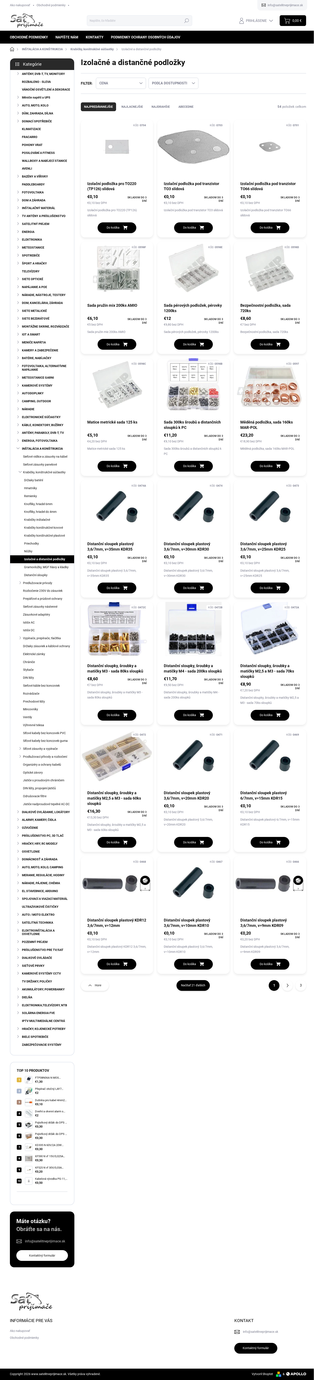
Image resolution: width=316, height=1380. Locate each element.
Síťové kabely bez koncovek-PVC (44, 733)
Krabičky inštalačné (37, 519)
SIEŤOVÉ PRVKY (33, 965)
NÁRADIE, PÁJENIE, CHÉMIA (41, 883)
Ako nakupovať (20, 5)
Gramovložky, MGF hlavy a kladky (46, 567)
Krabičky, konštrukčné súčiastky (44, 472)
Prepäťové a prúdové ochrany (42, 598)
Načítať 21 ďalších (193, 985)
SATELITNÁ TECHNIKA (37, 922)
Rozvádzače (31, 693)
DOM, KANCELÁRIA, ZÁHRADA (42, 303)
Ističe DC (29, 630)
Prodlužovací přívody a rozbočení (45, 756)
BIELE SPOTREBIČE (35, 1036)
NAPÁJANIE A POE (34, 287)
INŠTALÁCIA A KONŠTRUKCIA (42, 448)
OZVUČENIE (30, 827)
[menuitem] (30, 37)
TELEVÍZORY (31, 271)
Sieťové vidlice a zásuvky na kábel (45, 456)
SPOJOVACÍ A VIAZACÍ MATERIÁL (45, 898)
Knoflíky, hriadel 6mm (38, 504)
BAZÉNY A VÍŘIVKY (35, 176)
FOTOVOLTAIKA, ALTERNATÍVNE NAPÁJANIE (44, 367)
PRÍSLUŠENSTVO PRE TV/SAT (42, 950)
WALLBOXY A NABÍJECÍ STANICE (44, 160)
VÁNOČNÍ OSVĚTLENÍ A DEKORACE (46, 89)
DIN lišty (28, 677)
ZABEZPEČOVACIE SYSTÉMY (41, 1044)
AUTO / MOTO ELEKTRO (38, 914)
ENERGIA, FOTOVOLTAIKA (39, 440)
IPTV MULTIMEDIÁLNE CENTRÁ (43, 1021)
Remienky (30, 496)
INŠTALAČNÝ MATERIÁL (38, 208)
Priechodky (31, 543)
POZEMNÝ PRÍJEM (35, 942)
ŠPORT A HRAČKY (34, 263)
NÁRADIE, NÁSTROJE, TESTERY (44, 295)
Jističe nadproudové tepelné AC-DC (46, 804)
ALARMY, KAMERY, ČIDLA (39, 819)
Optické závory (33, 772)
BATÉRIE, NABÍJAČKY (36, 358)
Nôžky (28, 551)
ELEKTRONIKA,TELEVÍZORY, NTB (44, 1005)
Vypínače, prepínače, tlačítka (42, 638)
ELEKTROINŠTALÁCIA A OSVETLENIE (38, 932)
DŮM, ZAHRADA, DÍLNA (37, 113)
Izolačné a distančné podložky (44, 559)
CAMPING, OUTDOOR (36, 401)
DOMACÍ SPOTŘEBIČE (37, 121)
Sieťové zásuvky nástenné (40, 606)
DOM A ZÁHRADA (33, 200)
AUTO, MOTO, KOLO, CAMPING (42, 867)
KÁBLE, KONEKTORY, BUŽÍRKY (42, 425)
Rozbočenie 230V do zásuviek (43, 590)
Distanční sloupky (36, 575)
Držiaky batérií (33, 480)
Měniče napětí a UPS (36, 97)
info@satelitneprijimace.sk (45, 1241)
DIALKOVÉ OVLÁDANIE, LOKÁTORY (46, 812)
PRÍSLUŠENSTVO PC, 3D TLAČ (43, 835)
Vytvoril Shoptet (262, 1374)
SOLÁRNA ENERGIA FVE (38, 1013)
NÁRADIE (28, 409)
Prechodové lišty (34, 701)
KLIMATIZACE (31, 129)
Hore (98, 985)
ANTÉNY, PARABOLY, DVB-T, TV (43, 432)
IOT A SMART (31, 334)
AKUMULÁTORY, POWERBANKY (43, 989)
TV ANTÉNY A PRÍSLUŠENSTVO (44, 216)
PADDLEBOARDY (33, 184)
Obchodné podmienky (51, 5)
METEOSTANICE (33, 247)
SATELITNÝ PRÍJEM (35, 224)
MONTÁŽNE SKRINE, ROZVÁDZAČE (45, 326)
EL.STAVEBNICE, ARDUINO (40, 891)
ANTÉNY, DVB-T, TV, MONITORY (43, 74)
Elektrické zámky (34, 654)
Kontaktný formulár (42, 1255)
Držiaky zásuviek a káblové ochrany (46, 646)
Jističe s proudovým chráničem (43, 780)
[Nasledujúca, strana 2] (287, 985)
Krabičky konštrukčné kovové (43, 527)
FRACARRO (29, 137)
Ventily (27, 717)
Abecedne (185, 106)
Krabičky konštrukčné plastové (44, 535)
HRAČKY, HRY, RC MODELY (40, 843)
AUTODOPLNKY (33, 393)
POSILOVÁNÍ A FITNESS (38, 153)
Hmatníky (30, 488)
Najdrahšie (161, 106)
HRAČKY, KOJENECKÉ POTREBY (44, 1029)
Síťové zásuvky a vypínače (40, 748)
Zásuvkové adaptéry (36, 614)
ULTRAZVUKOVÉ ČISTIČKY (40, 906)
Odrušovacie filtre (34, 796)
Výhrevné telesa (33, 725)
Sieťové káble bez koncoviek (41, 685)
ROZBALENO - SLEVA (36, 81)
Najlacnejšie (132, 106)
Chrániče (29, 662)
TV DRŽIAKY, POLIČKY (37, 981)
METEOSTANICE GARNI (38, 377)
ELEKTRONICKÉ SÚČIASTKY (41, 417)
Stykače (28, 669)
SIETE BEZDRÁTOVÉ (35, 318)
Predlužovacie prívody (37, 583)
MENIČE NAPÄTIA (34, 342)
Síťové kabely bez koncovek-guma (45, 740)
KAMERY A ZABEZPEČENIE (40, 350)
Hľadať (186, 20)
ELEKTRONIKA (32, 239)
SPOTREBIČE (31, 255)
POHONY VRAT (32, 145)
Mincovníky (30, 709)
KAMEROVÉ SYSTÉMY (37, 385)
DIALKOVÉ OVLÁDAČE (37, 957)
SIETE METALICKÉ (34, 311)
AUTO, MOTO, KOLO (35, 105)
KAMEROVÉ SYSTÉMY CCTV (41, 973)
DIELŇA (27, 997)
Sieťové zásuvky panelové (40, 464)
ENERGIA (28, 232)
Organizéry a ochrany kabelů (42, 764)
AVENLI (27, 168)
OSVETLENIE (31, 851)
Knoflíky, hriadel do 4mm (40, 511)
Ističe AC (29, 622)
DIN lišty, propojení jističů (39, 788)
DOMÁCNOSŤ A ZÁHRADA (39, 859)
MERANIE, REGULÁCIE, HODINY (43, 875)
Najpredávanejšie (98, 106)
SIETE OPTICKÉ (32, 279)
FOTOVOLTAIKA (33, 192)
